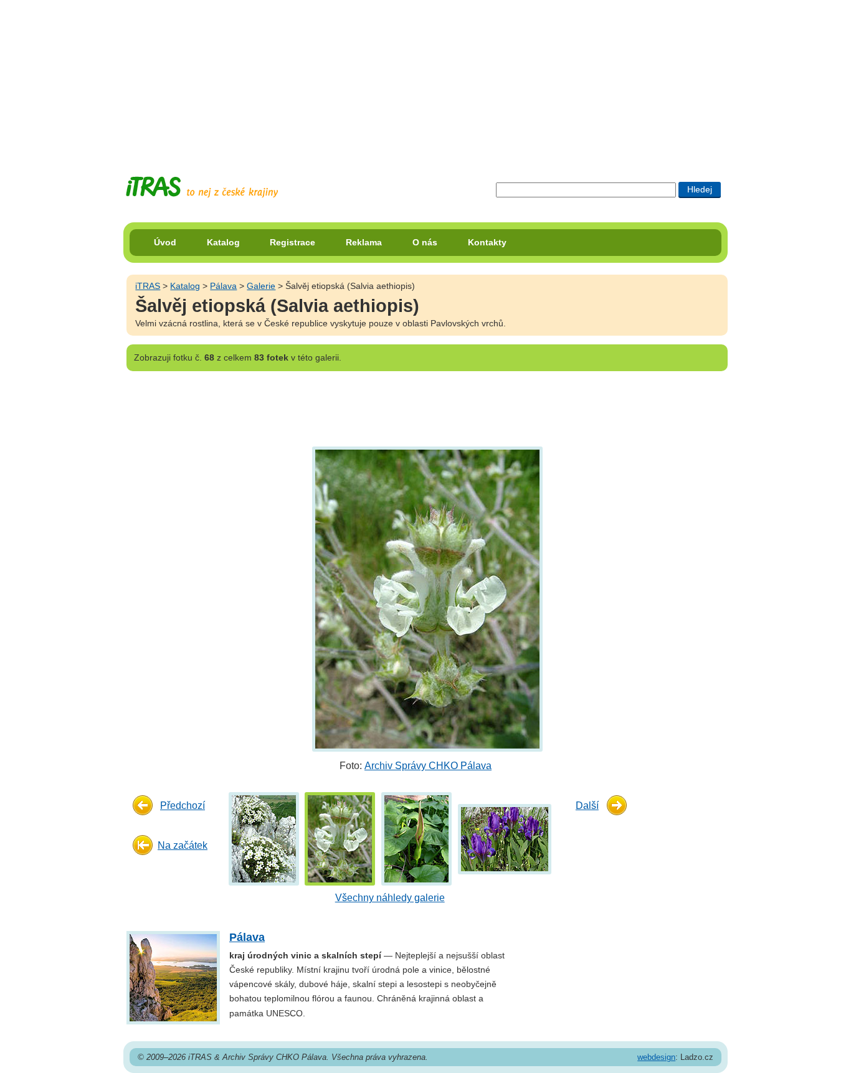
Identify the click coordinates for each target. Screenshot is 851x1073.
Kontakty (487, 242)
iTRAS (147, 286)
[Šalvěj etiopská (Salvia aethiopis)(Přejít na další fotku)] (426, 598)
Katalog (223, 242)
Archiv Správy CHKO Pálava (428, 765)
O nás (424, 242)
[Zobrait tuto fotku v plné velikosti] (264, 838)
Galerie (261, 286)
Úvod (165, 242)
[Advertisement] (425, 78)
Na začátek (182, 845)
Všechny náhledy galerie (390, 897)
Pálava (223, 286)
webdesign (656, 1057)
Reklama (364, 242)
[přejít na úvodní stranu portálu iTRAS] (201, 187)
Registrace (292, 242)
